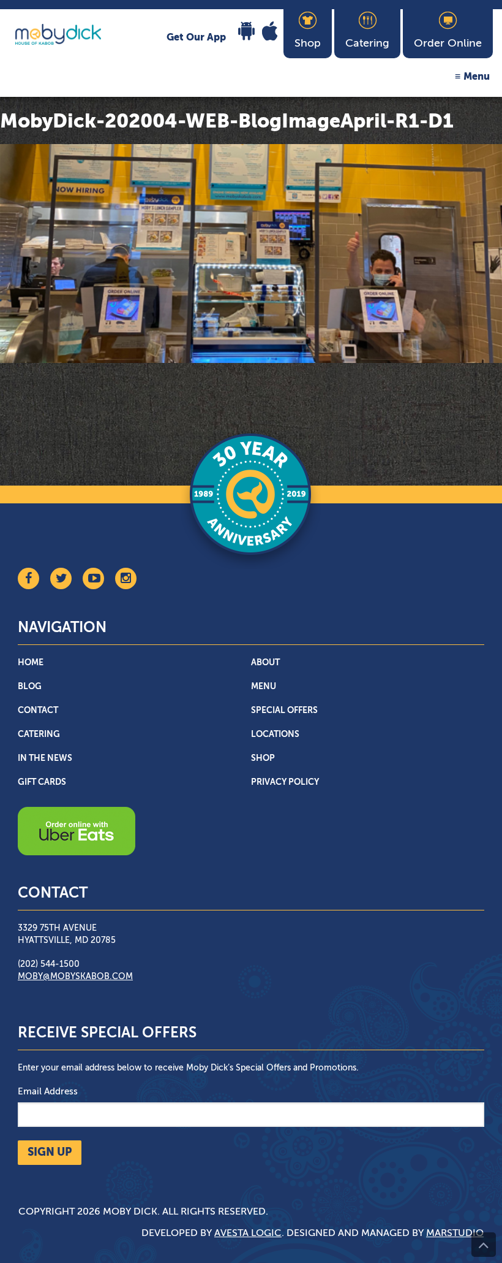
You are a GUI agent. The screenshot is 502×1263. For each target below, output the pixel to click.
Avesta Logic (248, 1233)
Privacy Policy (285, 782)
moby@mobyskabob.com (75, 976)
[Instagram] (126, 578)
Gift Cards (42, 782)
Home (30, 662)
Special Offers (284, 710)
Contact (38, 710)
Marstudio (455, 1233)
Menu (476, 77)
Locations (275, 734)
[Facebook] (28, 578)
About (265, 662)
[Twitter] (61, 578)
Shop (263, 758)
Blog (30, 686)
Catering (39, 734)
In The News (45, 758)
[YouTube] (93, 578)
